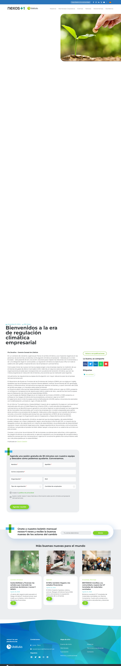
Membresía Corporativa (67, 9)
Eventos (80, 9)
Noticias (88, 9)
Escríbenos (109, 9)
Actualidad (89, 374)
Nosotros (53, 9)
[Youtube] (104, 2)
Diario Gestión (22, 441)
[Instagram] (96, 2)
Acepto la (23, 493)
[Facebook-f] (93, 2)
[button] (85, 364)
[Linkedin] (47, 657)
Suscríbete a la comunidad (81, 2)
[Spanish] (110, 2)
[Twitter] (35, 657)
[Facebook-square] (31, 657)
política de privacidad (26, 493)
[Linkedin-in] (98, 2)
